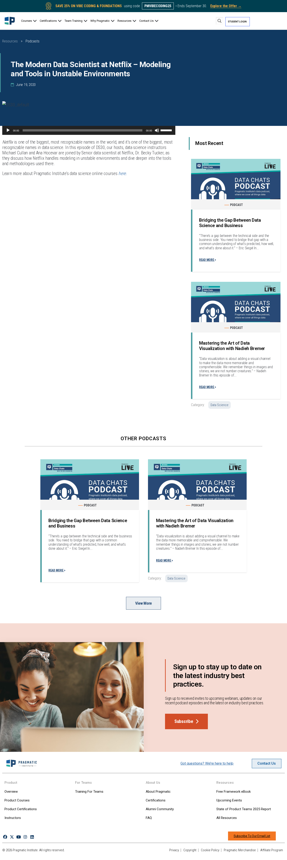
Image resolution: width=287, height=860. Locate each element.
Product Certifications (20, 809)
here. (122, 173)
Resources (10, 41)
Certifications (155, 800)
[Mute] (157, 130)
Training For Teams (89, 792)
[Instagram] (25, 837)
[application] (88, 130)
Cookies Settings (202, 851)
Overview (11, 792)
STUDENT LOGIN (237, 21)
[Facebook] (5, 837)
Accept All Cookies (235, 851)
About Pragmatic (158, 792)
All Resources (226, 818)
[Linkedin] (32, 837)
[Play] (8, 130)
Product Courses (17, 800)
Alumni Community (160, 809)
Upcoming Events (229, 800)
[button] (29, 21)
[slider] (167, 130)
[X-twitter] (12, 837)
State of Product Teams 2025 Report (243, 809)
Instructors (12, 818)
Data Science (219, 405)
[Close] (280, 852)
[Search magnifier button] (219, 21)
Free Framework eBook (233, 792)
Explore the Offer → (225, 6)
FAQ (149, 818)
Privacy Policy (17, 855)
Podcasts (32, 41)
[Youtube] (18, 837)
